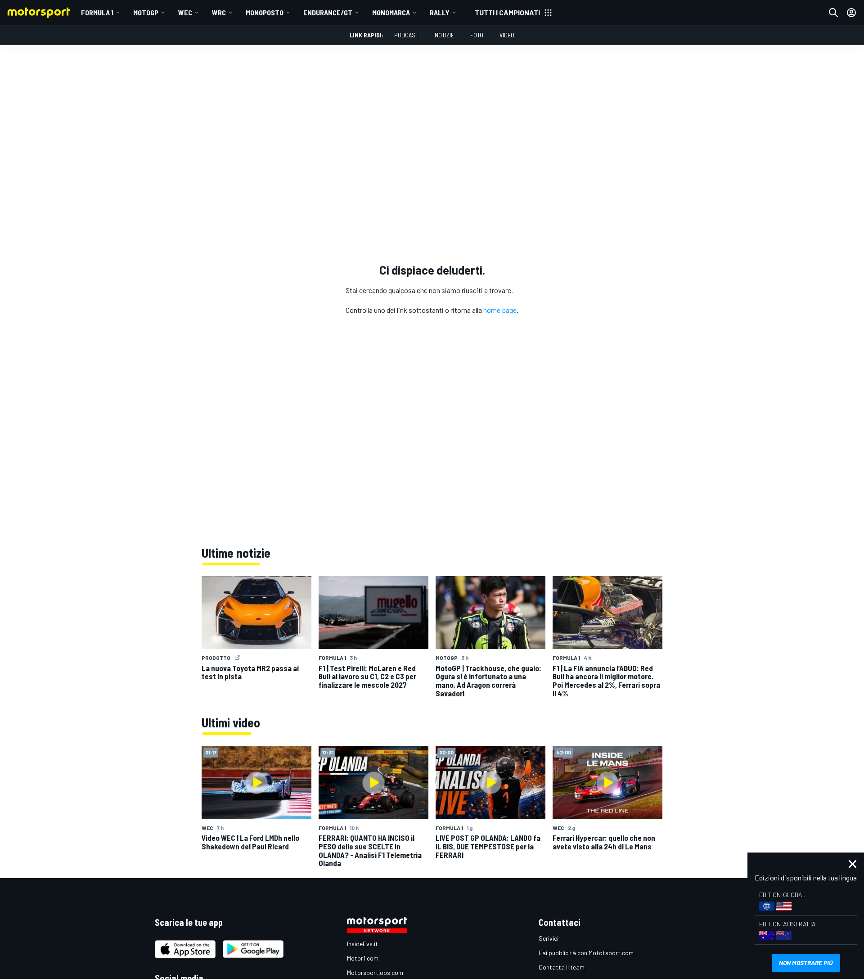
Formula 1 (97, 12)
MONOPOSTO (265, 12)
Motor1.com (362, 958)
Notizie (444, 35)
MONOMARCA (391, 12)
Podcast (406, 35)
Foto (476, 35)
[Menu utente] (851, 13)
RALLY (440, 12)
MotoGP (145, 12)
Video (507, 35)
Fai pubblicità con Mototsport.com (586, 952)
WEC (185, 12)
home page (500, 310)
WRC (219, 12)
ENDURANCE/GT (327, 12)
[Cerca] (833, 13)
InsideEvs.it (362, 943)
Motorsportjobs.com (375, 972)
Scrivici (548, 938)
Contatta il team (562, 967)
